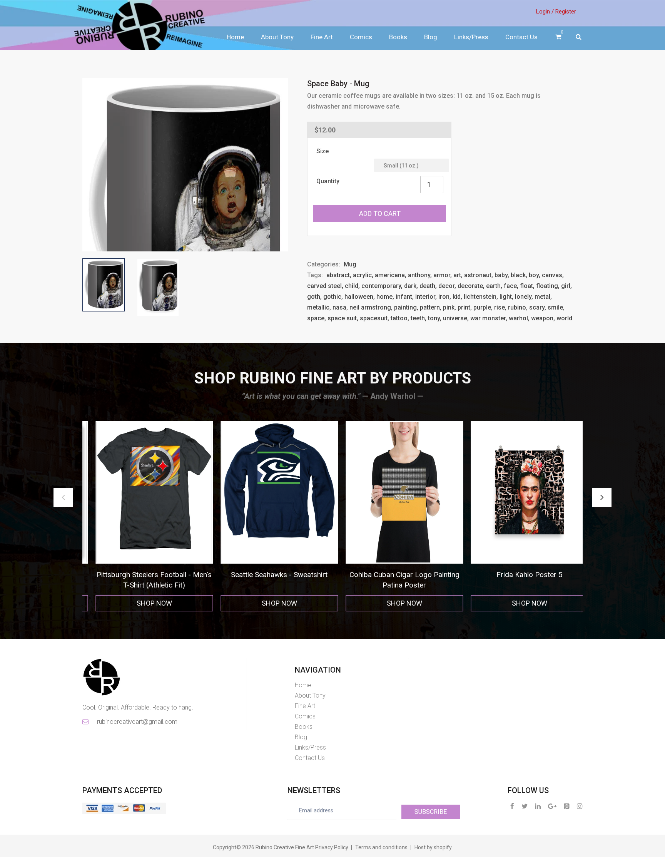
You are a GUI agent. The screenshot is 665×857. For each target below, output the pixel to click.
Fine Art (322, 37)
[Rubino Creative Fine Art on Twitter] (524, 806)
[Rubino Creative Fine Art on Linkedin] (538, 806)
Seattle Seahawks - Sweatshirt (145, 574)
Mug (350, 264)
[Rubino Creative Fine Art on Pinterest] (567, 806)
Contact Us (521, 37)
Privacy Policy (331, 847)
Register (565, 11)
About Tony (277, 37)
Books (398, 37)
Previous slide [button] (63, 497)
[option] (144, 516)
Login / (545, 11)
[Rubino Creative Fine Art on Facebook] (512, 806)
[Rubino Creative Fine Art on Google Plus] (552, 806)
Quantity (327, 181)
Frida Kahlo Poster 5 (395, 574)
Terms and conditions (381, 847)
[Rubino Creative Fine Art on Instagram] (580, 806)
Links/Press (471, 37)
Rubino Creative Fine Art (285, 847)
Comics (361, 37)
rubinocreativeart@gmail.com (136, 721)
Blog (430, 37)
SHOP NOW (145, 603)
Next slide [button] (602, 497)
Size (322, 151)
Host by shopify (433, 847)
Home (235, 37)
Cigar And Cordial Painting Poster (520, 574)
